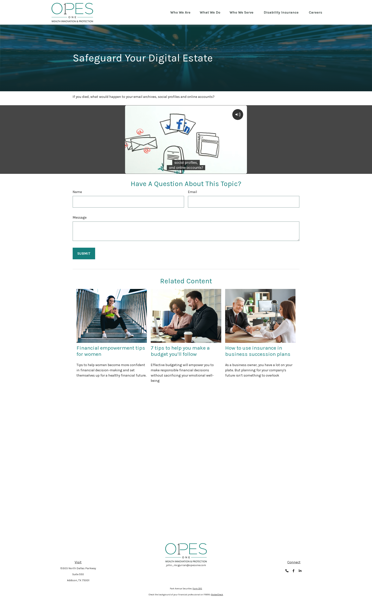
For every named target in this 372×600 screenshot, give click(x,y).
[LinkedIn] (300, 570)
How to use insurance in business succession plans (257, 351)
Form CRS (197, 588)
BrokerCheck (217, 594)
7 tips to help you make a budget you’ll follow (180, 351)
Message (80, 217)
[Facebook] (293, 570)
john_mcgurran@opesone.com (186, 565)
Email (192, 192)
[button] (180, 12)
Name (77, 192)
